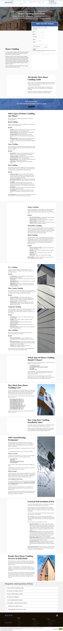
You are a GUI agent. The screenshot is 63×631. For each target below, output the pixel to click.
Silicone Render (35, 624)
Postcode (35, 36)
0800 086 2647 (53, 2)
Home (19, 619)
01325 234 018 (53, 3)
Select (34, 39)
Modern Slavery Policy (51, 620)
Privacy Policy (50, 624)
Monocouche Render (36, 623)
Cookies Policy (50, 623)
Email (34, 31)
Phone (34, 34)
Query (34, 41)
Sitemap (19, 626)
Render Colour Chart (21, 622)
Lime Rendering (35, 621)
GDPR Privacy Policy (51, 621)
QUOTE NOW (31, 106)
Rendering (34, 620)
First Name (35, 29)
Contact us (19, 623)
